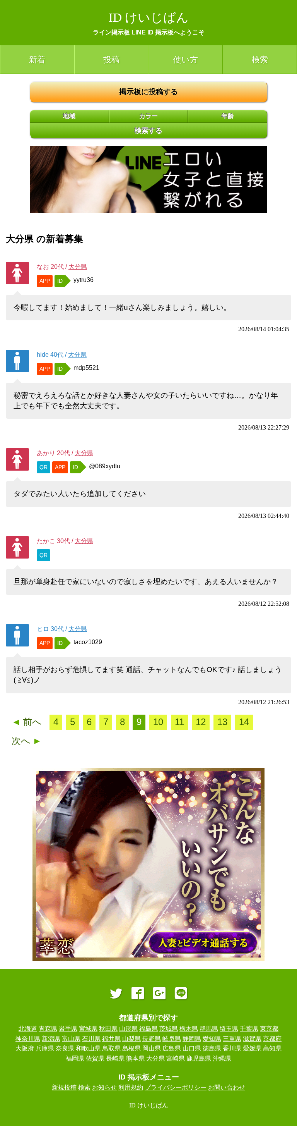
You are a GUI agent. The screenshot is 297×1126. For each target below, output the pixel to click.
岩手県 (68, 1028)
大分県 (77, 266)
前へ (27, 722)
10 (158, 722)
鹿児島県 (198, 1058)
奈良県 (65, 1048)
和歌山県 (88, 1048)
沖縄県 (222, 1058)
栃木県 (188, 1028)
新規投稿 (64, 1087)
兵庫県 (45, 1048)
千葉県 (249, 1028)
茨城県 (168, 1028)
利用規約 (130, 1087)
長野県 (151, 1038)
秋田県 (108, 1028)
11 (179, 722)
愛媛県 (252, 1048)
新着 (37, 59)
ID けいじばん (149, 17)
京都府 (272, 1038)
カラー (148, 116)
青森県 (48, 1028)
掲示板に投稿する (148, 92)
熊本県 (135, 1058)
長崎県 (115, 1058)
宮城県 (88, 1028)
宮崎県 (175, 1058)
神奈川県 (27, 1038)
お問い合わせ (226, 1087)
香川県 (232, 1048)
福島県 (148, 1028)
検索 (260, 59)
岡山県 (151, 1048)
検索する (148, 130)
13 (222, 722)
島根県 (131, 1048)
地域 (69, 116)
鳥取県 (111, 1048)
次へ (27, 741)
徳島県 (212, 1048)
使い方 (185, 59)
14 (244, 722)
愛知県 (212, 1038)
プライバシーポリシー (176, 1087)
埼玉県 (229, 1028)
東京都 (269, 1028)
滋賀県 (252, 1038)
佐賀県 (95, 1058)
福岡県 (75, 1058)
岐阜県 (171, 1038)
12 (201, 722)
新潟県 (51, 1038)
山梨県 (131, 1038)
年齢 (228, 116)
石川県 (91, 1038)
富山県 (71, 1038)
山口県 (192, 1048)
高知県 (272, 1048)
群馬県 (209, 1028)
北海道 (28, 1028)
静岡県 (192, 1038)
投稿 (111, 59)
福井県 (111, 1038)
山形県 (128, 1028)
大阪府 (24, 1048)
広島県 (171, 1048)
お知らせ (104, 1087)
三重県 (232, 1038)
